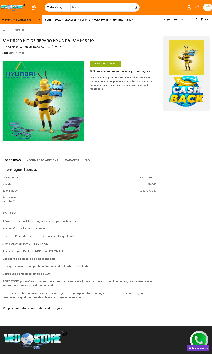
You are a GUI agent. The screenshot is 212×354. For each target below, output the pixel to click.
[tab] (12, 160)
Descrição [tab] (13, 160)
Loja (58, 19)
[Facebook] (193, 19)
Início (6, 30)
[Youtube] (206, 19)
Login (130, 19)
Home (48, 19)
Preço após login (105, 63)
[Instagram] (202, 19)
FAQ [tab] (87, 160)
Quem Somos (101, 19)
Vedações (70, 19)
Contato (85, 19)
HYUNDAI (18, 30)
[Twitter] (197, 19)
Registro (117, 19)
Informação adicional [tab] (43, 160)
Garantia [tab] (72, 160)
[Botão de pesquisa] (135, 7)
